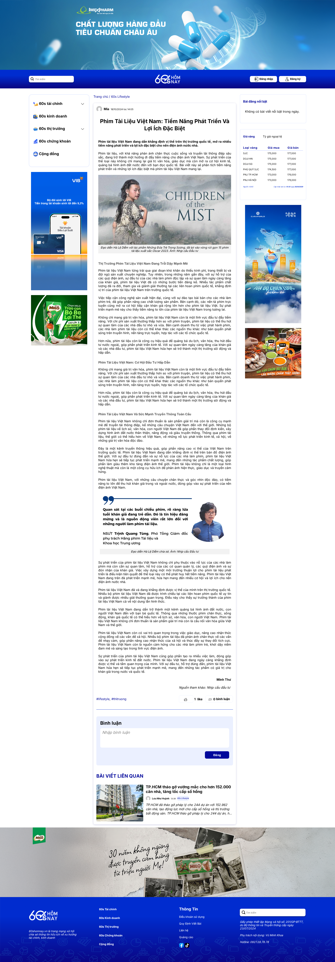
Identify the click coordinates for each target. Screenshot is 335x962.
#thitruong (118, 699)
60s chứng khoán (54, 141)
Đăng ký (294, 78)
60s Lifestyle (120, 96)
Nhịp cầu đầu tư (218, 687)
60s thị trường (51, 128)
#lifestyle (103, 699)
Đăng (217, 755)
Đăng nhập (266, 78)
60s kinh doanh (52, 116)
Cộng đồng (48, 153)
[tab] (249, 136)
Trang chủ (100, 96)
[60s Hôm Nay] (167, 79)
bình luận (221, 699)
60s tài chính (50, 103)
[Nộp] (32, 79)
